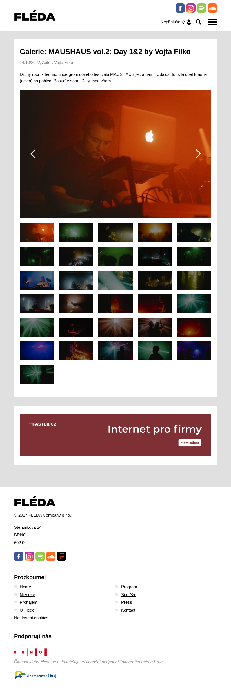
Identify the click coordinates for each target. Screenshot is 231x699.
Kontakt (128, 610)
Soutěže (128, 594)
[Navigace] (212, 22)
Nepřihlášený (173, 21)
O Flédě (27, 610)
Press (126, 602)
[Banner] (115, 435)
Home (25, 586)
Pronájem (28, 602)
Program (129, 586)
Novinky (27, 594)
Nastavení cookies (31, 617)
